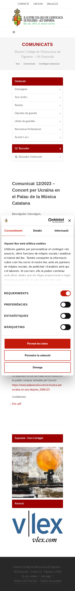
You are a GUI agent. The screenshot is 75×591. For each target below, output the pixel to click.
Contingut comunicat (49, 64)
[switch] (65, 304)
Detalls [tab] (37, 230)
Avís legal (46, 576)
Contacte (23, 4)
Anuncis (19, 503)
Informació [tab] (61, 230)
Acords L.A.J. (22, 137)
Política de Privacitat (25, 581)
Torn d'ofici (21, 97)
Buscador (24, 148)
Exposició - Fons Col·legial (29, 438)
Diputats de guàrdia (26, 113)
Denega (37, 367)
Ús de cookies (29, 576)
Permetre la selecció (37, 355)
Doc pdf (16, 404)
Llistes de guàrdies (25, 121)
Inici (18, 64)
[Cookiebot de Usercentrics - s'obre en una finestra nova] (48, 220)
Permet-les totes (37, 343)
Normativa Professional (28, 129)
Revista (19, 105)
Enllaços (52, 4)
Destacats (20, 81)
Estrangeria (21, 89)
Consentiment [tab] (13, 230)
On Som (38, 4)
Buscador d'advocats (30, 157)
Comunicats (29, 64)
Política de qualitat (50, 581)
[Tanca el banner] (69, 220)
